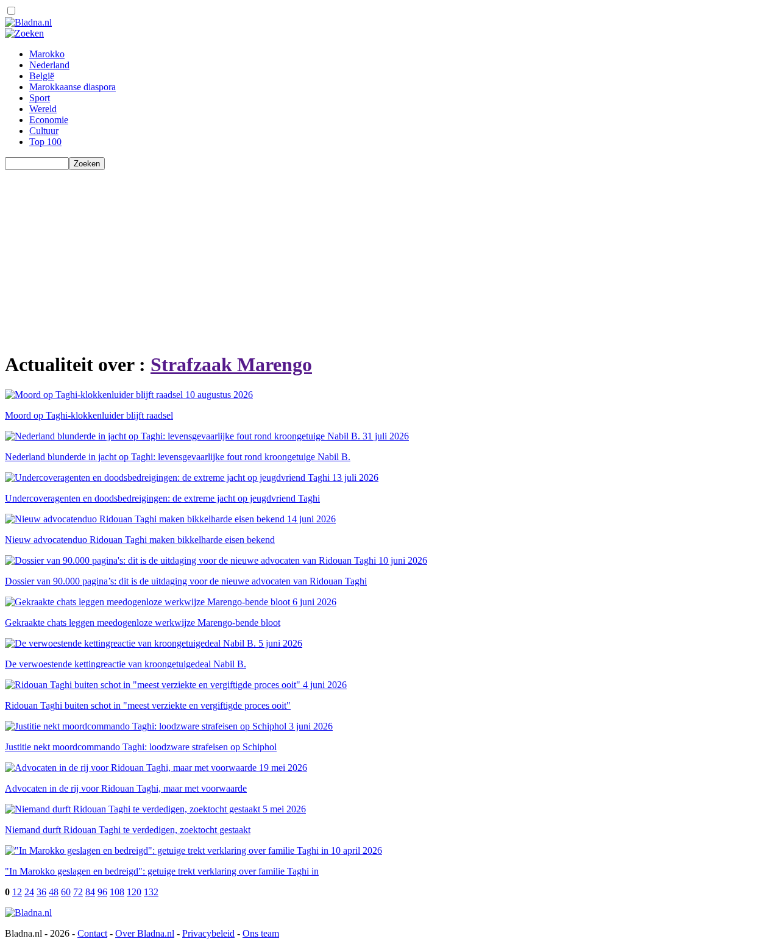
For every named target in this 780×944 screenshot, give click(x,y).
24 (29, 892)
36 (41, 892)
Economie (48, 120)
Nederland (49, 65)
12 (17, 892)
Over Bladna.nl (144, 933)
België (41, 76)
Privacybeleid (208, 933)
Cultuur (43, 131)
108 (117, 892)
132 (151, 892)
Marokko (47, 54)
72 (78, 892)
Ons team (261, 933)
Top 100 (45, 142)
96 (102, 892)
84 (90, 892)
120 (134, 892)
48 (53, 892)
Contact (92, 933)
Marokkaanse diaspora (72, 87)
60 (66, 892)
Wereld (43, 109)
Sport (39, 98)
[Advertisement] (370, 255)
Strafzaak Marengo (231, 364)
